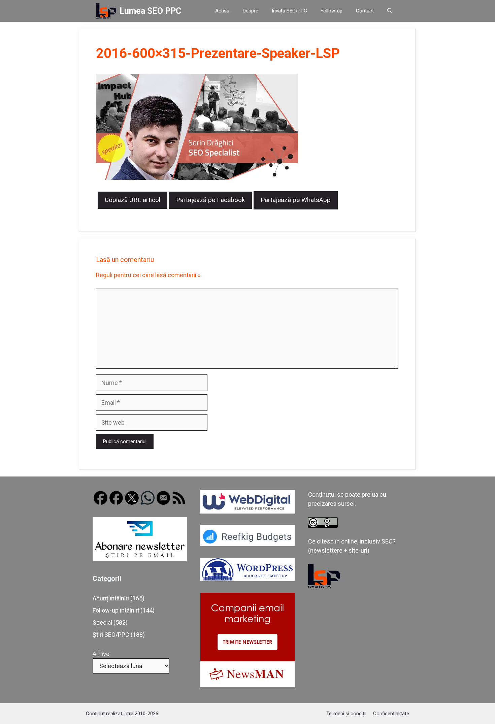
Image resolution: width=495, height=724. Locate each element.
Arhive (101, 653)
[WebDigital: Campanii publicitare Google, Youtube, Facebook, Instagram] (247, 511)
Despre (250, 11)
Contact (365, 11)
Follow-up (331, 11)
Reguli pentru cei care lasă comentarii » (148, 274)
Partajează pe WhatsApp (296, 200)
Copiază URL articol (132, 200)
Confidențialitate (391, 714)
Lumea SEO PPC (150, 11)
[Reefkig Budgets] (247, 544)
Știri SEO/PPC (111, 634)
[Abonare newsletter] (140, 558)
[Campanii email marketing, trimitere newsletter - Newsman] (247, 685)
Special (102, 622)
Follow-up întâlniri (116, 610)
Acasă (222, 11)
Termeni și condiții (346, 714)
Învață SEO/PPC (289, 11)
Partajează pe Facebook (210, 200)
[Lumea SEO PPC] (106, 11)
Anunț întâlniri (111, 598)
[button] (390, 11)
